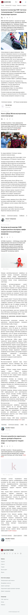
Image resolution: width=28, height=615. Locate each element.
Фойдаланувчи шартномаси (7, 582)
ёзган (20, 419)
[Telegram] (7, 18)
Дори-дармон (18, 537)
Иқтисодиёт (4, 571)
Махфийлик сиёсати (6, 584)
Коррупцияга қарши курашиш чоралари (10, 590)
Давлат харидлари (5, 592)
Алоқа (2, 603)
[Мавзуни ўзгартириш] (21, 2)
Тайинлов (19, 5)
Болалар (4, 424)
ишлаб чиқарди (12, 532)
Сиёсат (3, 566)
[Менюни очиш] (26, 2)
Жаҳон (2, 574)
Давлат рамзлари (5, 587)
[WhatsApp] (4, 18)
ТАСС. (19, 129)
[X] (12, 18)
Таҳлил (2, 568)
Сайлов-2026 (8, 5)
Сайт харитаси (4, 601)
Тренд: (2, 5)
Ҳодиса (24, 5)
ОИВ (22, 424)
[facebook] (10, 555)
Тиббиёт (21, 215)
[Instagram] (2, 18)
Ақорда (14, 5)
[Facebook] (10, 18)
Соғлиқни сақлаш (7, 102)
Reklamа (3, 606)
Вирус (3, 215)
